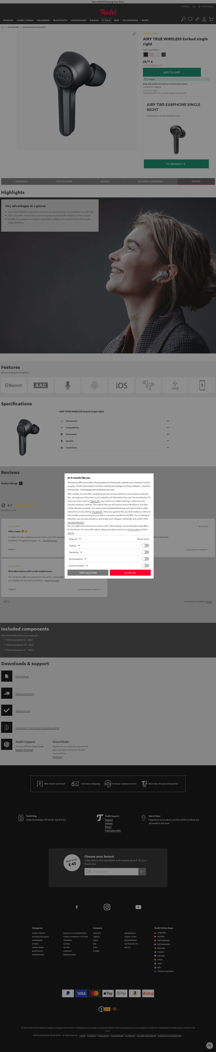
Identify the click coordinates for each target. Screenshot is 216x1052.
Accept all (130, 572)
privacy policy (134, 529)
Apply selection (88, 572)
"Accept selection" (76, 522)
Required (73, 538)
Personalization (76, 559)
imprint (71, 533)
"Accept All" (97, 511)
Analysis (72, 545)
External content (76, 565)
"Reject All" (95, 501)
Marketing (73, 552)
